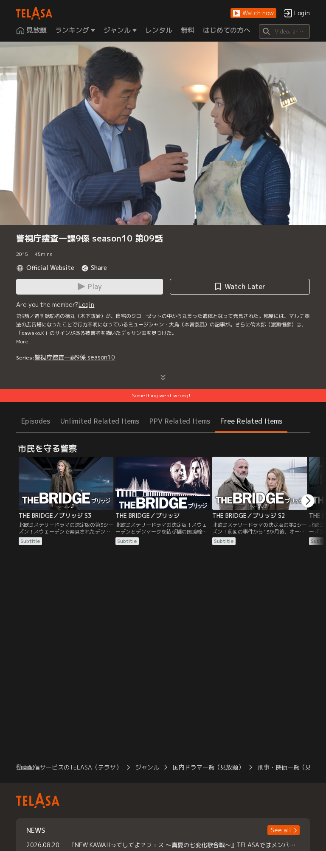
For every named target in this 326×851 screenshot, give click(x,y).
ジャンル (147, 767)
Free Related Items (251, 421)
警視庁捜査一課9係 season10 (74, 357)
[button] (253, 13)
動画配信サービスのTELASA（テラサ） (69, 767)
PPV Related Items (179, 421)
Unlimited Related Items (99, 421)
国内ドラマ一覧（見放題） (208, 767)
